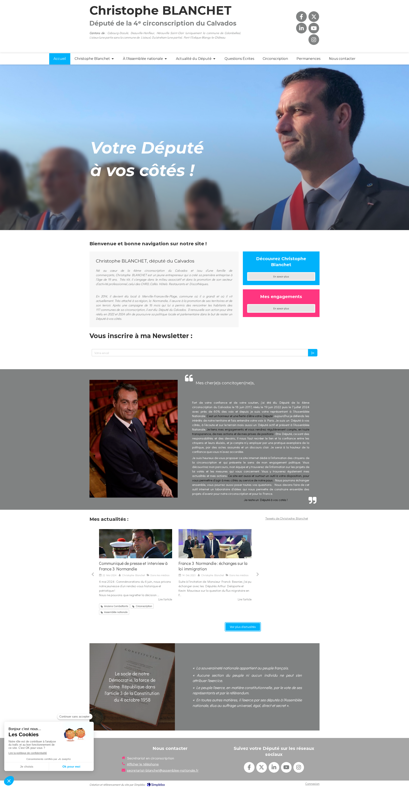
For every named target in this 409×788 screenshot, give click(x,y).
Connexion (312, 783)
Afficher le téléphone (143, 764)
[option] (135, 565)
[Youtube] (313, 28)
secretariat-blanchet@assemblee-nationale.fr (163, 770)
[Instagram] (313, 39)
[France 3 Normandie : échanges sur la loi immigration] (135, 543)
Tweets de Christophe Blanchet (286, 518)
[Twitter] (313, 16)
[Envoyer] (312, 352)
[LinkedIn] (301, 28)
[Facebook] (301, 16)
